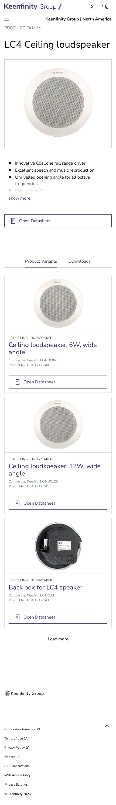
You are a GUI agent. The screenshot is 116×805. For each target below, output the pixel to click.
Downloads (80, 261)
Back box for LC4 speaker (46, 587)
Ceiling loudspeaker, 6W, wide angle (53, 348)
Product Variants (41, 263)
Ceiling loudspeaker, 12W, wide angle (55, 469)
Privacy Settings (16, 784)
